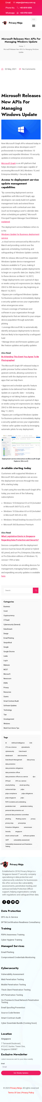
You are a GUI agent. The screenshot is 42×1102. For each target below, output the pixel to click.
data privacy (31, 760)
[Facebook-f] (4, 902)
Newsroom (7, 678)
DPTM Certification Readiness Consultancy (20, 922)
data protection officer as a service (16, 776)
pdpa (22, 789)
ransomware (28, 827)
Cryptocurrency (9, 615)
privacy (33, 819)
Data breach (23, 751)
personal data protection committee (17, 815)
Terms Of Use (14, 1092)
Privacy (6, 687)
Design (6, 633)
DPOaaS (8, 781)
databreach (9, 755)
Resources (7, 692)
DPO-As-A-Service (9, 917)
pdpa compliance (11, 793)
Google (6, 647)
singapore (18, 831)
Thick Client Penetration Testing (15, 990)
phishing (8, 819)
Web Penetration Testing (12, 979)
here (3, 576)
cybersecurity (9, 751)
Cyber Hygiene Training (11, 940)
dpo (34, 776)
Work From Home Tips (11, 728)
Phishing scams (21, 819)
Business (7, 606)
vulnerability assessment (22, 840)
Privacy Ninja (15, 23)
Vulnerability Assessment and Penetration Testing (18, 845)
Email (3, 1063)
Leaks (6, 656)
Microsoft (7, 674)
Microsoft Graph (8, 163)
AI (6, 743)
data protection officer (12, 772)
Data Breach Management (13, 760)
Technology (8, 710)
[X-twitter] (8, 902)
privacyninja (22, 823)
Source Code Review (10, 1013)
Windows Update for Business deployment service (20, 236)
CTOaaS (7, 620)
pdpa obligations (27, 793)
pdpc (22, 798)
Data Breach (8, 629)
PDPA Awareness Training (12, 934)
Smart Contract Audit (11, 701)
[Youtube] (17, 902)
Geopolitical (8, 642)
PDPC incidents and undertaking (15, 802)
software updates (29, 836)
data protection (10, 764)
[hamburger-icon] (33, 19)
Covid (6, 611)
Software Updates (10, 705)
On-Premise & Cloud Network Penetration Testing (20, 1001)
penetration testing (26, 806)
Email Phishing (9, 638)
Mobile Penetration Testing (13, 984)
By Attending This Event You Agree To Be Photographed (20, 358)
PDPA (6, 683)
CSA (30, 743)
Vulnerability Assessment (12, 974)
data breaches (22, 755)
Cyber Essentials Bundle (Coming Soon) (19, 1023)
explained (5, 222)
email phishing (10, 785)
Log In (6, 660)
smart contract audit (11, 836)
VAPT (7, 840)
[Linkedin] (13, 902)
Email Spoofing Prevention (13, 1007)
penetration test (10, 806)
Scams (6, 696)
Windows (7, 723)
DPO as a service (20, 781)
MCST (6, 669)
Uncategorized (9, 719)
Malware (7, 665)
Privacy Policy (28, 1092)
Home (21, 46)
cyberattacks (25, 747)
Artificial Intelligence (18, 743)
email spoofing (24, 785)
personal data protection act (14, 810)
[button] (33, 25)
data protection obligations (14, 768)
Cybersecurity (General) (12, 624)
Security (8, 831)
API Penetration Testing (12, 995)
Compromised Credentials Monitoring (18, 957)
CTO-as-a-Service (10, 747)
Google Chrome (9, 651)
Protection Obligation (12, 827)
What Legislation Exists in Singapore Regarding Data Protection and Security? (20, 538)
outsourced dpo (10, 789)
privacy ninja (9, 823)
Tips (5, 714)
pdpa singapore (10, 798)
